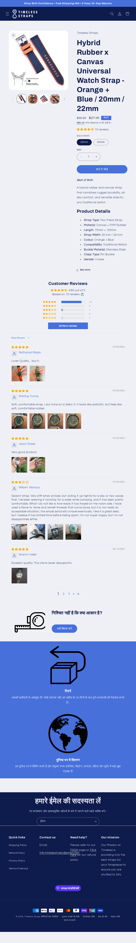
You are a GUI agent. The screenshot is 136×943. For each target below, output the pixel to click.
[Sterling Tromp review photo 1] (19, 421)
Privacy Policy (17, 861)
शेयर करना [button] (85, 270)
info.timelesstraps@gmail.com (59, 852)
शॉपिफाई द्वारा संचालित (50, 916)
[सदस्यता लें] (95, 821)
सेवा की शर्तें (102, 917)
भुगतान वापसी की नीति (71, 917)
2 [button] (64, 593)
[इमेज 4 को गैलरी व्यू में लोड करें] (54, 99)
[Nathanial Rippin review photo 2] (37, 373)
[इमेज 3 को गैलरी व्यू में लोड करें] (43, 99)
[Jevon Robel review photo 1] (19, 465)
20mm (84, 142)
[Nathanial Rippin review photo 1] (19, 373)
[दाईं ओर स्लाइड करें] (64, 99)
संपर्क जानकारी (69, 920)
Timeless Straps (32, 916)
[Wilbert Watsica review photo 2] (37, 532)
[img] (20, 347)
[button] (7, 14)
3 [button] (69, 593)
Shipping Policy (18, 845)
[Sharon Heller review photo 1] (19, 576)
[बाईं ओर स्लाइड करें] (12, 99)
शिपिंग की (81, 123)
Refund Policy (17, 853)
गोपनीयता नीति (89, 917)
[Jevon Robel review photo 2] (37, 465)
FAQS (74, 850)
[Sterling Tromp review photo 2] (37, 421)
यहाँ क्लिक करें (64, 628)
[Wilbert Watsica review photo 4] (73, 532)
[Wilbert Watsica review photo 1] (19, 532)
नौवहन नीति (115, 917)
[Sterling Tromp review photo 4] (73, 421)
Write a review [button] (68, 325)
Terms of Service (18, 868)
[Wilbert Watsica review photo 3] (55, 532)
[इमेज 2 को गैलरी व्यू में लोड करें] (32, 99)
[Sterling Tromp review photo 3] (55, 421)
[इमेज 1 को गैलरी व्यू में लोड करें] (21, 99)
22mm (101, 142)
